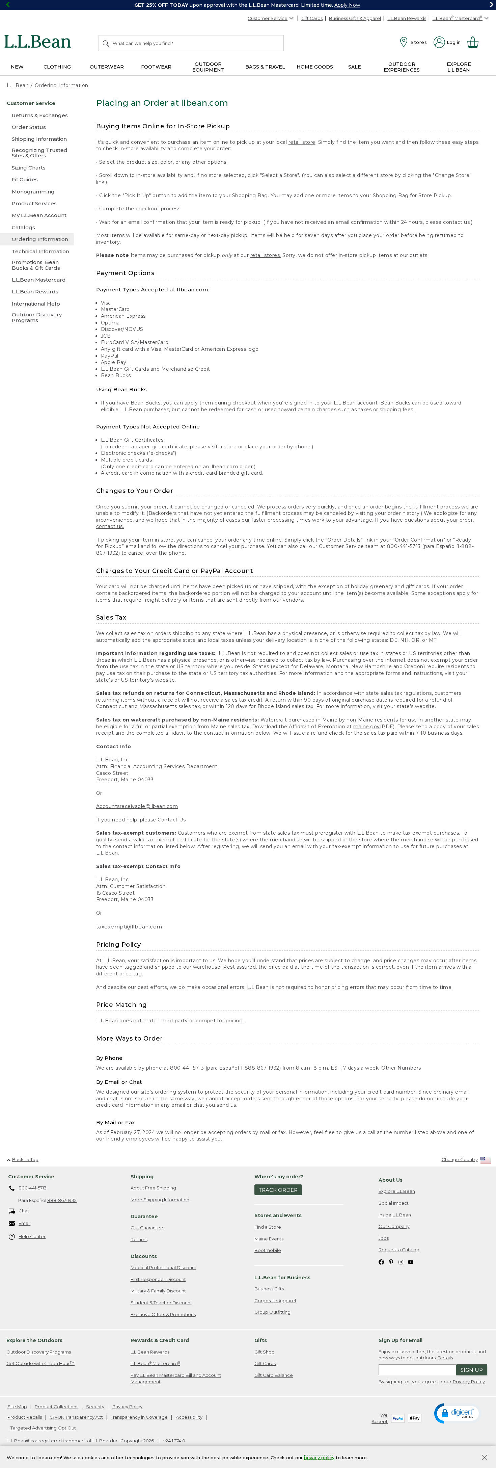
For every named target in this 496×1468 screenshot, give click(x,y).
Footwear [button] (156, 67)
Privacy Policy (469, 1381)
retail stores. (265, 255)
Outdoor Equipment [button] (208, 67)
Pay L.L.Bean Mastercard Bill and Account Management (176, 1378)
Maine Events (268, 1238)
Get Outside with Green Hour (40, 1363)
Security (95, 1406)
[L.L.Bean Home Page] (39, 42)
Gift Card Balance (273, 1375)
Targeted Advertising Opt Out (43, 1428)
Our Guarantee (147, 1227)
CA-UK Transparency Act (76, 1417)
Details (445, 1357)
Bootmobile (267, 1250)
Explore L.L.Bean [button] (459, 67)
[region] (248, 5)
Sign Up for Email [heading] (400, 1340)
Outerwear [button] (107, 67)
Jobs (384, 1238)
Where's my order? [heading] (278, 1177)
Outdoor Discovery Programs (38, 1352)
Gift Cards (312, 18)
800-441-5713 (33, 1187)
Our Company (394, 1226)
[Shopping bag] (475, 42)
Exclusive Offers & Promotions (163, 1314)
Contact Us (172, 820)
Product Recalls (24, 1417)
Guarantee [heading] (144, 1216)
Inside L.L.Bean (395, 1214)
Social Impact (394, 1203)
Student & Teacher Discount (161, 1302)
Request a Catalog (399, 1249)
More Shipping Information (160, 1199)
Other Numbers (401, 1068)
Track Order (278, 1190)
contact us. (110, 526)
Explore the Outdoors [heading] (34, 1340)
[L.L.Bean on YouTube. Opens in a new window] (410, 1261)
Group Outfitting (272, 1312)
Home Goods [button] (315, 67)
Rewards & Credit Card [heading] (160, 1340)
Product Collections (56, 1406)
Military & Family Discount (158, 1290)
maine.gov (366, 727)
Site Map (17, 1406)
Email (24, 1223)
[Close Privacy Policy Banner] (484, 1458)
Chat (24, 1210)
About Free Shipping (153, 1187)
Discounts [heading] (144, 1256)
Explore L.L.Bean (397, 1191)
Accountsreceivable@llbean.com (137, 806)
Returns (139, 1239)
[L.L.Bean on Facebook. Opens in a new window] (381, 1261)
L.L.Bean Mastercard (155, 1363)
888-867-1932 (62, 1200)
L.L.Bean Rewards (406, 18)
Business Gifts (269, 1288)
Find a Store (267, 1227)
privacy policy (319, 1457)
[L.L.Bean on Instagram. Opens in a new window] (401, 1261)
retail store (301, 142)
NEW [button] (17, 67)
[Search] (106, 43)
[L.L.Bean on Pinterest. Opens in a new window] (391, 1261)
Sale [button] (354, 67)
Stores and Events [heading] (278, 1215)
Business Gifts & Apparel (355, 18)
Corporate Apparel (275, 1300)
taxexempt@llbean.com (129, 926)
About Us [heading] (391, 1180)
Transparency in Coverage (139, 1417)
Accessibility (189, 1417)
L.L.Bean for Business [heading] (282, 1278)
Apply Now (347, 5)
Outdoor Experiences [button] (402, 67)
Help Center (32, 1236)
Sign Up (472, 1370)
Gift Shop (264, 1352)
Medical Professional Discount (163, 1267)
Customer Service (267, 18)
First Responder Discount (158, 1279)
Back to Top (25, 1159)
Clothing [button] (57, 67)
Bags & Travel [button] (265, 67)
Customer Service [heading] (31, 1177)
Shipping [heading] (142, 1177)
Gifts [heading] (260, 1340)
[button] (457, 1412)
